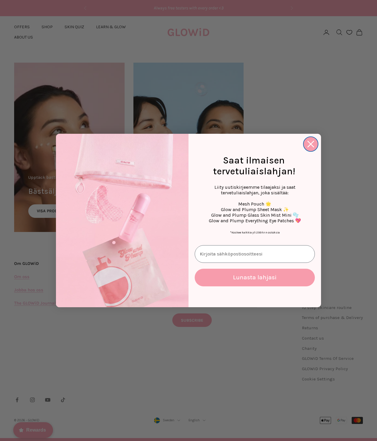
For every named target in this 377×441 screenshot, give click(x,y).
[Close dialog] (310, 144)
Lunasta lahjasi (255, 277)
